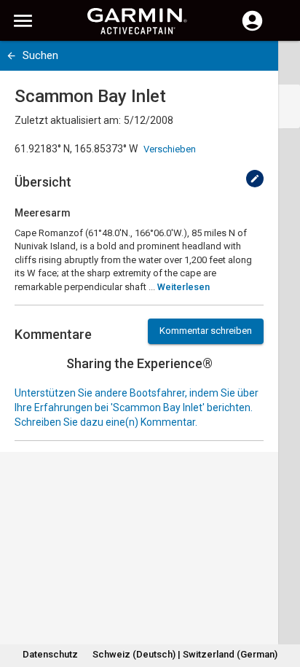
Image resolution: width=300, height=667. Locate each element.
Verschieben (169, 149)
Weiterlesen (183, 286)
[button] (282, 601)
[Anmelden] (252, 29)
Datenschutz (50, 654)
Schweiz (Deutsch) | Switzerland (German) (184, 654)
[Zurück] (11, 56)
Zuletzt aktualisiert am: (68, 120)
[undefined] (255, 178)
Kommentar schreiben (205, 330)
